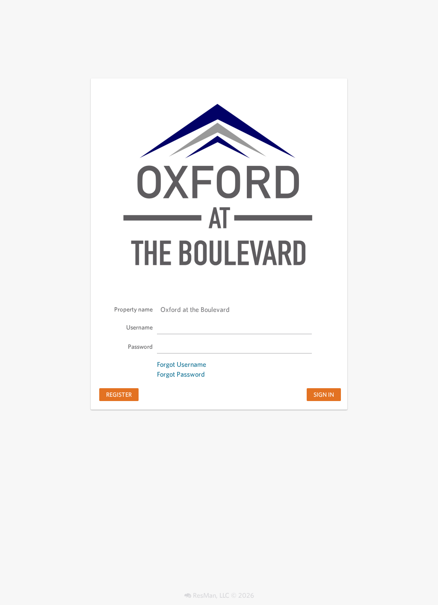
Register (119, 394)
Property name (133, 309)
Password (140, 346)
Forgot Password (181, 374)
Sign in (324, 394)
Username (139, 327)
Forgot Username (181, 364)
